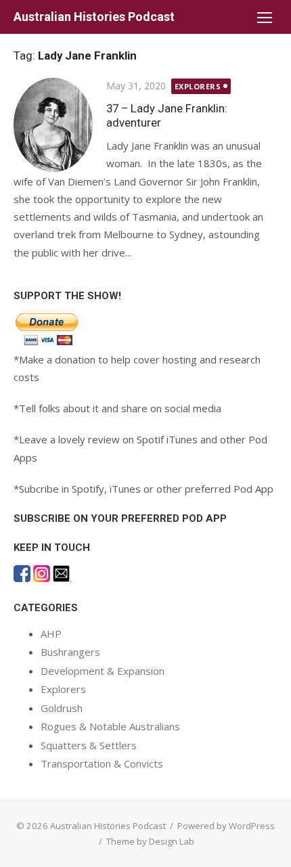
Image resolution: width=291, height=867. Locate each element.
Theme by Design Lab (150, 841)
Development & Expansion (102, 670)
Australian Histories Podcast (94, 16)
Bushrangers (70, 652)
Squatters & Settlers (89, 745)
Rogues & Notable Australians (110, 726)
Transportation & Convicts (102, 763)
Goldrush (62, 708)
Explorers (198, 86)
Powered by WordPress (226, 826)
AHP (51, 633)
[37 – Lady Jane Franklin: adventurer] (53, 125)
